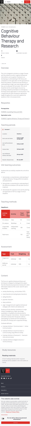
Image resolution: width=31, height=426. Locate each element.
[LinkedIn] (8, 378)
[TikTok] (11, 378)
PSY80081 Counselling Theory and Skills (11, 112)
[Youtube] (4, 378)
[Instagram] (6, 378)
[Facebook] (1, 378)
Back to (4, 63)
